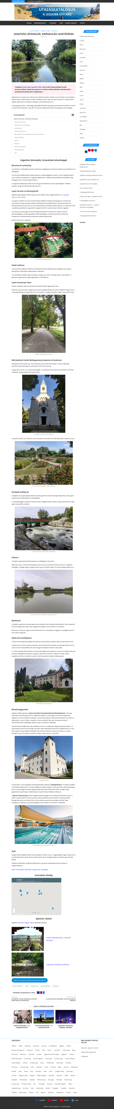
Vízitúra (16, 140)
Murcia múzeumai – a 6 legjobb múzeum (22, 1026)
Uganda (43, 1092)
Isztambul (83, 108)
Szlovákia (63, 1088)
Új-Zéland (51, 1092)
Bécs (81, 87)
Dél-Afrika (15, 1054)
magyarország (45, 986)
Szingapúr (83, 129)
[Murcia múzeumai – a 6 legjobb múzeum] (22, 1016)
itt (24, 220)
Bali (81, 125)
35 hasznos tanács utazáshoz (88, 211)
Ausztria (43, 1046)
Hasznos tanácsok (71, 23)
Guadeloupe (50, 1063)
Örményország (26, 1084)
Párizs (81, 45)
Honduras (15, 1067)
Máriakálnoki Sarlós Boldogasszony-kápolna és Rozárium (29, 134)
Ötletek (82, 23)
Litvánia (14, 1075)
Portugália (41, 1084)
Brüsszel (82, 70)
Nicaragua (51, 1080)
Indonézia (39, 1067)
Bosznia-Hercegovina (18, 1050)
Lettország (69, 1071)
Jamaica (66, 1067)
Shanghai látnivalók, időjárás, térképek (65, 1026)
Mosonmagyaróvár (19, 149)
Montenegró (23, 1080)
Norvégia (59, 1080)
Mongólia (14, 1080)
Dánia (73, 1050)
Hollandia (68, 1063)
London (82, 40)
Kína (31, 1071)
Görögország (34, 1063)
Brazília (37, 1050)
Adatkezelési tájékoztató (88, 1052)
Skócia (70, 1084)
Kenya (26, 1071)
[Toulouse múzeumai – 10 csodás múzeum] (44, 1016)
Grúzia (42, 1063)
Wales (75, 1092)
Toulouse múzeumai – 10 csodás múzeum (43, 1026)
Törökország (22, 1092)
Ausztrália (36, 1046)
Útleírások (52, 23)
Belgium (61, 1046)
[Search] (86, 23)
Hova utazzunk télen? (86, 188)
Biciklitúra (17, 143)
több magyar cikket (27, 923)
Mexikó (73, 1075)
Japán (59, 1067)
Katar (20, 1071)
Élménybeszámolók (40, 23)
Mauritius (59, 1075)
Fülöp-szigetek (16, 1063)
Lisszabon (83, 57)
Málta (66, 1075)
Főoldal (29, 23)
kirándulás (34, 986)
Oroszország (15, 1084)
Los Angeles (83, 117)
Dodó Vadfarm (18, 128)
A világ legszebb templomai (88, 216)
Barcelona (83, 49)
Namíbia (32, 1080)
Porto (81, 62)
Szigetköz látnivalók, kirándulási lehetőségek (26, 119)
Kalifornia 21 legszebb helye (35, 1)
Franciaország (58, 1058)
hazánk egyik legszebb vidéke (32, 87)
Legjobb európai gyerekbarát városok (91, 175)
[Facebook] (98, 1)
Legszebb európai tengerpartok (89, 179)
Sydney (82, 138)
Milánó (82, 78)
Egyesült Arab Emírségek (51, 1054)
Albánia (14, 1046)
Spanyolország (16, 1088)
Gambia (25, 1063)
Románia (49, 1084)
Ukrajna (31, 1092)
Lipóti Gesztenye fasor (20, 131)
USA (37, 1092)
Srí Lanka (25, 1088)
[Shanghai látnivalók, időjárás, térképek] (65, 1016)
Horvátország (24, 1067)
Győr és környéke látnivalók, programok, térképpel (30, 869)
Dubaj (81, 104)
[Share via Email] (44, 992)
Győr (15, 153)
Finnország (48, 1058)
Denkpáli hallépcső (19, 137)
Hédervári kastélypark (20, 146)
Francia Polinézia (70, 1058)
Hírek (61, 23)
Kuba (45, 1071)
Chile (43, 1050)
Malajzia (32, 1075)
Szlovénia (72, 1088)
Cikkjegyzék (84, 1056)
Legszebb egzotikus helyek (88, 171)
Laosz (51, 1071)
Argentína (28, 1046)
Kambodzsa (74, 1067)
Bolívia (69, 1046)
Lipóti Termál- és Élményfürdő (22, 125)
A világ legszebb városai (87, 192)
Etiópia (72, 1054)
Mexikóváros (83, 121)
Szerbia (48, 1088)
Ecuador (39, 1054)
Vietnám (68, 1092)
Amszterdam (84, 66)
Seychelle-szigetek (60, 1084)
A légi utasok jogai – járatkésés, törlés (91, 196)
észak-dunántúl (18, 986)
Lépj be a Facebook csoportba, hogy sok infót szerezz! (30, 980)
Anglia (20, 1046)
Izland (81, 100)
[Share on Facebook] (38, 992)
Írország (53, 1067)
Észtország (27, 1058)
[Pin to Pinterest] (41, 992)
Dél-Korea (23, 1054)
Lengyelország (59, 1071)
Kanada (14, 1071)
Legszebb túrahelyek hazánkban (57, 964)
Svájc (32, 1088)
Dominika (31, 1054)
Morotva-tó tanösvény (20, 122)
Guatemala (59, 1063)
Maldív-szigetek (41, 1075)
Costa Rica (57, 1050)
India (32, 1067)
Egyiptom (64, 1054)
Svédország (39, 1088)
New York (83, 112)
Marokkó (51, 1075)
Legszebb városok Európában (88, 184)
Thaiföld (14, 1092)
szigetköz (56, 986)
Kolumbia (38, 1071)
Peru (34, 1084)
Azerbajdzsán (53, 1046)
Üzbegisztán (59, 1092)
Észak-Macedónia (17, 1058)
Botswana (30, 1050)
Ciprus (49, 1050)
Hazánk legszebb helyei (87, 36)
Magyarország (23, 1075)
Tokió (81, 133)
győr (26, 986)
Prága (81, 91)
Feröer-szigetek (38, 1058)
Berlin (81, 74)
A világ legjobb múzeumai (87, 200)
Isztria (81, 95)
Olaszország (68, 1080)
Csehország (66, 1050)
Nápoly (82, 83)
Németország (41, 1080)
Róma (81, 53)
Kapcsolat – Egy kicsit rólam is (90, 1048)
